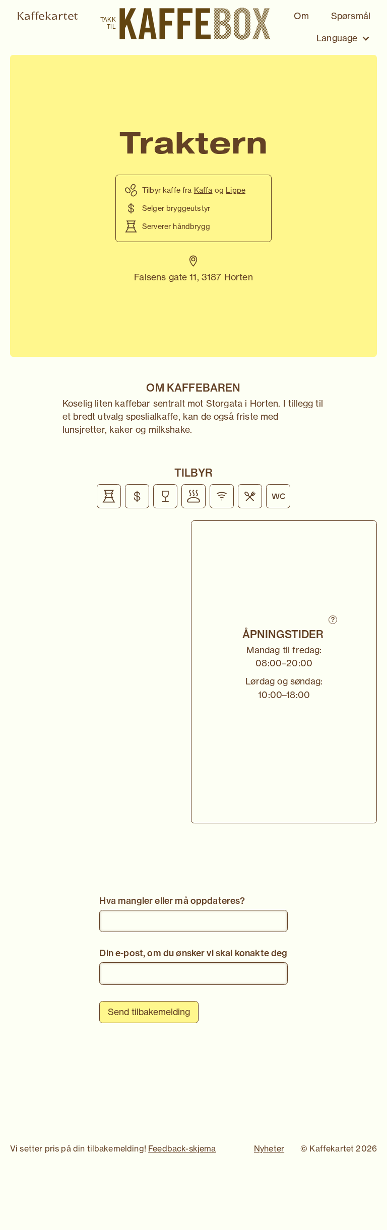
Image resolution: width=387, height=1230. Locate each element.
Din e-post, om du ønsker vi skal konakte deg (193, 953)
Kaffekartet (47, 16)
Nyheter (269, 1148)
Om (301, 16)
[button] (343, 38)
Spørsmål (350, 16)
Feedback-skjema (182, 1148)
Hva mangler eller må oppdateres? (172, 900)
